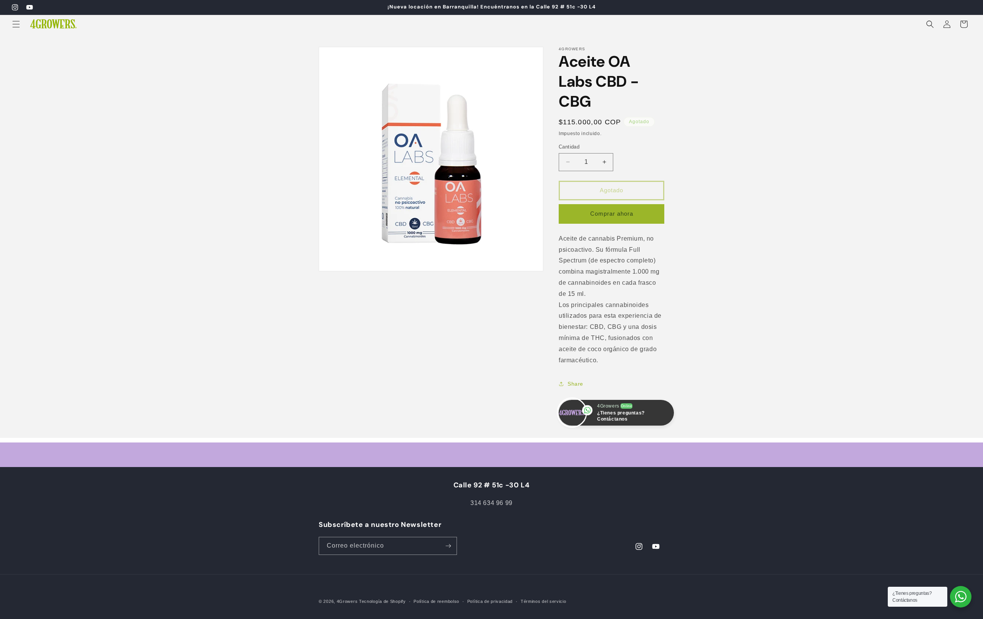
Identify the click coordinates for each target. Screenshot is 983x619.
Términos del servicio (543, 601)
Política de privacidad (490, 601)
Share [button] (575, 384)
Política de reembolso (436, 601)
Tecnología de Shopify (382, 601)
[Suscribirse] (448, 546)
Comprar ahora (611, 213)
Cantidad (569, 147)
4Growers (347, 601)
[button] (16, 24)
